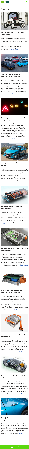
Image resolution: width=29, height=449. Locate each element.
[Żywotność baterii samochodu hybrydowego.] (14, 195)
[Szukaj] (26, 2)
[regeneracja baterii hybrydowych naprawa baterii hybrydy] (5, 2)
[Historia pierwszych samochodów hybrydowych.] (14, 21)
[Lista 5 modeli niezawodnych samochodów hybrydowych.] (14, 63)
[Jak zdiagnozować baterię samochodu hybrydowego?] (14, 107)
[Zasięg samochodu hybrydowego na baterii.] (14, 152)
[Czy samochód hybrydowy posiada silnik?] (14, 365)
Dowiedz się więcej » (14, 49)
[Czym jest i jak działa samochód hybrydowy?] (14, 406)
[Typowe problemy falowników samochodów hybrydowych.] (14, 279)
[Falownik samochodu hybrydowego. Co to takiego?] (14, 323)
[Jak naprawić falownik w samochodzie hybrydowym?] (14, 237)
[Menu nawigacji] (23, 2)
